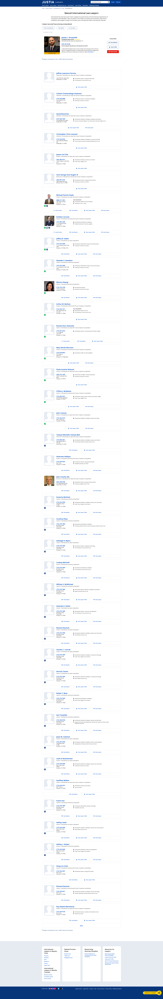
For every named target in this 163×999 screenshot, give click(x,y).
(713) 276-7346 (60, 287)
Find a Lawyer (45, 5)
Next (81, 926)
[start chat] (159, 993)
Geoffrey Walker (62, 780)
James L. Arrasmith (69, 37)
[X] (60, 988)
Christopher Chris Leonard (66, 134)
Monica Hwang (62, 282)
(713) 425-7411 (60, 309)
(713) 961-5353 (60, 331)
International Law (57, 8)
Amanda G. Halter (63, 606)
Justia (43, 8)
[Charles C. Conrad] (49, 654)
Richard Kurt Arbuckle (65, 326)
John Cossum (61, 413)
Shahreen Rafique (63, 456)
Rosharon (46, 961)
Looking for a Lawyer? (150, 993)
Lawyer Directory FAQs (110, 957)
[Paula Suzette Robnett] (49, 373)
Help (95, 988)
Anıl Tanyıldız (61, 715)
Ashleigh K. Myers (63, 541)
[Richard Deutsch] (49, 632)
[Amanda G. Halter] (49, 610)
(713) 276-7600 (60, 524)
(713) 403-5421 (60, 396)
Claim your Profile (109, 959)
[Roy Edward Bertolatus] (49, 910)
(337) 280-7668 (60, 119)
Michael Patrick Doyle (65, 195)
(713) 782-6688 (60, 98)
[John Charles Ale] (49, 481)
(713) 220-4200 (60, 764)
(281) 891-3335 (60, 180)
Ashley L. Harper (62, 844)
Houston (46, 955)
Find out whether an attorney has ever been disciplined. (90, 955)
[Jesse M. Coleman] (49, 741)
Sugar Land (47, 965)
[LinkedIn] (49, 988)
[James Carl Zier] (49, 158)
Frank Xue (60, 801)
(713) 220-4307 (60, 871)
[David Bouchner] (49, 118)
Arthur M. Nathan (63, 304)
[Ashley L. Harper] (49, 848)
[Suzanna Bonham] (49, 501)
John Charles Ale (62, 477)
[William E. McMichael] (49, 588)
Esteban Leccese (62, 217)
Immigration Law (68, 957)
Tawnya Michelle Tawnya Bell (68, 435)
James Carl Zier (62, 154)
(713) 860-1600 (60, 222)
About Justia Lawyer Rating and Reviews (111, 963)
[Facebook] (53, 988)
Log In (112, 2)
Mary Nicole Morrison (64, 347)
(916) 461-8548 (65, 44)
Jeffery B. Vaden (62, 239)
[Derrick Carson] (49, 675)
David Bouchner (62, 114)
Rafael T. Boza (61, 693)
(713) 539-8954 (60, 352)
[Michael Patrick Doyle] (49, 199)
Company (91, 988)
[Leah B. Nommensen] (49, 762)
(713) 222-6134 (60, 418)
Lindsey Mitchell (62, 562)
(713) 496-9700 (60, 720)
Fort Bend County (48, 976)
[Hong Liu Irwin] (49, 870)
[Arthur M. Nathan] (49, 308)
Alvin (45, 959)
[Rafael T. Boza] (49, 697)
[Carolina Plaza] (49, 523)
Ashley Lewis (61, 822)
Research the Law (62, 5)
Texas (63, 8)
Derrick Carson (62, 671)
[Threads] (56, 988)
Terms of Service (101, 988)
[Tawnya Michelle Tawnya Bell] (49, 439)
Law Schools (71, 5)
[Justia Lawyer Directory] (48, 2)
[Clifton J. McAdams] (49, 395)
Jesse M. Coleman (63, 737)
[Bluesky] (58, 988)
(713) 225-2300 (60, 502)
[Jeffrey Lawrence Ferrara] (49, 77)
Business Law (67, 954)
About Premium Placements (112, 961)
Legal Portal (85, 988)
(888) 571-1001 (60, 200)
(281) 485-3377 (60, 159)
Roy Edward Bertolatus (65, 906)
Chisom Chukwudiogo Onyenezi (69, 93)
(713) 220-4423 (60, 461)
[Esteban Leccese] (49, 221)
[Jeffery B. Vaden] (49, 243)
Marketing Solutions (94, 5)
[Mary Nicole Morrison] (49, 351)
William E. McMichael (64, 584)
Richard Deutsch (62, 628)
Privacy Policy (108, 988)
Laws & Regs (78, 5)
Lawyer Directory (49, 8)
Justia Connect (78, 988)
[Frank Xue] (49, 805)
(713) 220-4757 (60, 785)
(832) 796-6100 (60, 482)
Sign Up (118, 2)
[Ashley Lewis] (49, 826)
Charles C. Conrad (63, 650)
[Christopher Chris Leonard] (49, 138)
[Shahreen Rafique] (49, 460)
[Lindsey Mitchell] (49, 566)
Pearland (46, 957)
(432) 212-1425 (60, 374)
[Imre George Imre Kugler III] (49, 179)
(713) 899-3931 (60, 440)
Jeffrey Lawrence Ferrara (66, 73)
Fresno (45, 963)
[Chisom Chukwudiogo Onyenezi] (49, 97)
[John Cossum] (49, 417)
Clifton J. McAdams (63, 391)
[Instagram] (55, 988)
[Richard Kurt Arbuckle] (49, 330)
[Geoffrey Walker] (49, 784)
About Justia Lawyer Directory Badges (110, 954)
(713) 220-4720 (60, 911)
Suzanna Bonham (63, 497)
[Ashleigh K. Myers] (49, 545)
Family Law (67, 955)
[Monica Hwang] (49, 286)
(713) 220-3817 (60, 891)
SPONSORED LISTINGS (48, 32)
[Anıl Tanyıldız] (49, 719)
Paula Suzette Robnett (65, 369)
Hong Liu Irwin (62, 866)
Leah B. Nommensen (64, 758)
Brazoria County (48, 974)
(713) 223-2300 (60, 244)
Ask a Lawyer (53, 5)
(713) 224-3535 (60, 139)
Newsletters (85, 5)
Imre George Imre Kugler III (67, 175)
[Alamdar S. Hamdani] (49, 264)
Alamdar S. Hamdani (64, 260)
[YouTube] (51, 988)
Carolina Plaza (62, 519)
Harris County (47, 978)
